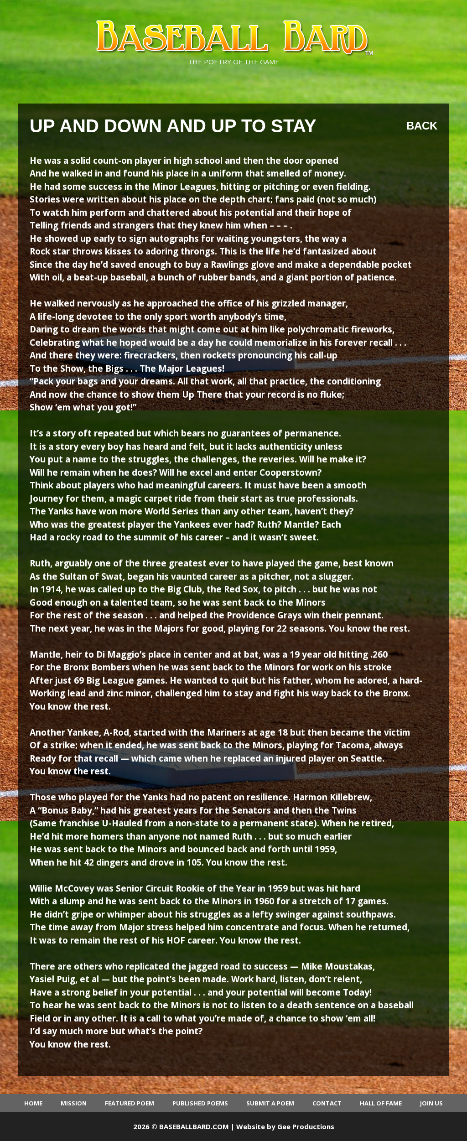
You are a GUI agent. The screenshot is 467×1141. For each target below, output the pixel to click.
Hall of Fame (381, 1103)
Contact (327, 1103)
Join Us (431, 1103)
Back (421, 125)
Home (33, 1103)
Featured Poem (129, 1103)
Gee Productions (305, 1126)
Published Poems (200, 1103)
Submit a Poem (270, 1103)
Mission (74, 1103)
